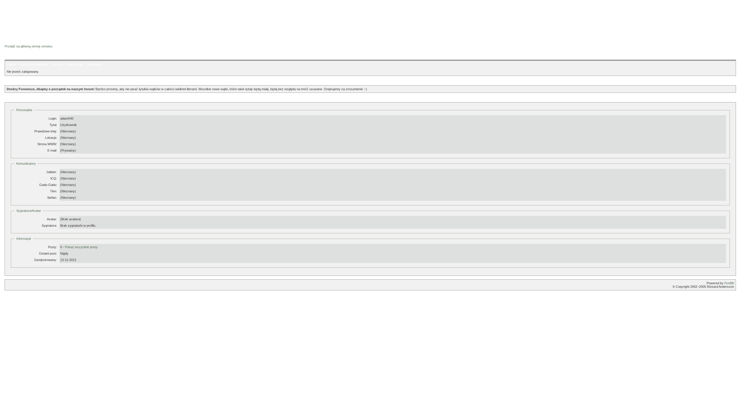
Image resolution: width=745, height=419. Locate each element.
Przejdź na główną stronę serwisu (28, 46)
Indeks (11, 64)
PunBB (729, 283)
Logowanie (94, 64)
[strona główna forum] (27, 41)
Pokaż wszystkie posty (81, 247)
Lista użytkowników (34, 64)
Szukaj (57, 64)
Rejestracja (75, 64)
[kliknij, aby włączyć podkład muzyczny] (19, 300)
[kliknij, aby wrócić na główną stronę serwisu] (51, 17)
